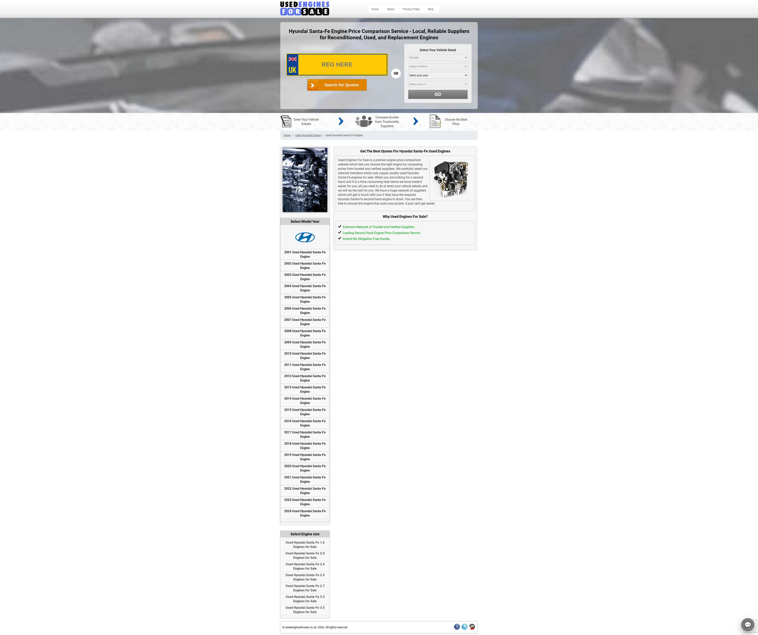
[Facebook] (457, 629)
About (390, 9)
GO (438, 94)
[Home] (304, 14)
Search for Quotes (342, 85)
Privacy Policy (411, 9)
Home (375, 9)
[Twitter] (464, 629)
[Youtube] (472, 629)
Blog (430, 9)
